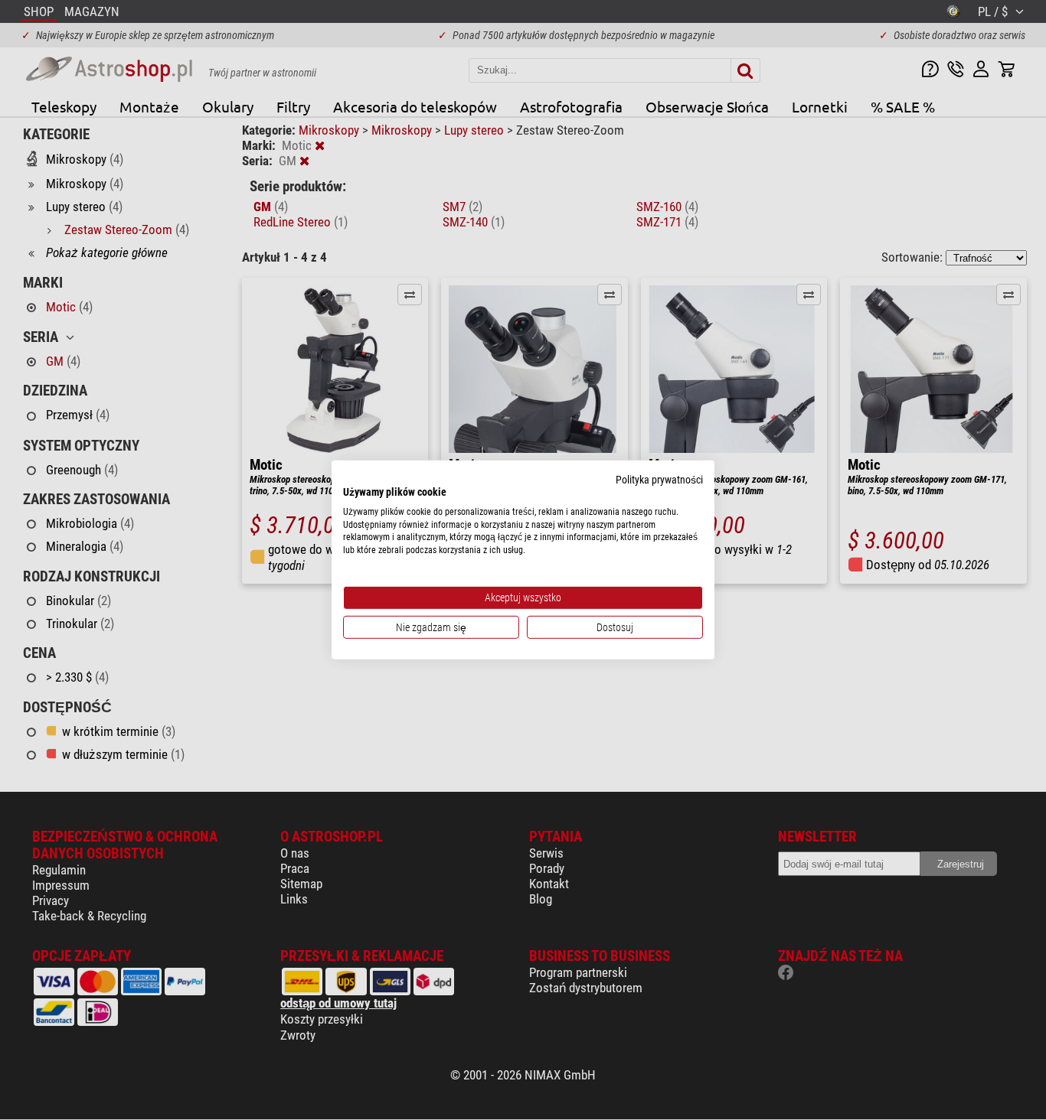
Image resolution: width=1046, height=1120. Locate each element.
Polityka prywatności (659, 480)
